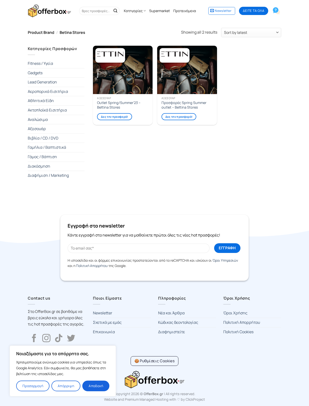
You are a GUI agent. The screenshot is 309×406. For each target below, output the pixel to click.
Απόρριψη (66, 386)
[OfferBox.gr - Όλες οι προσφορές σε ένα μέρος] (49, 11)
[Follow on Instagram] (46, 338)
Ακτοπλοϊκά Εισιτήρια (47, 110)
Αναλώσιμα (38, 119)
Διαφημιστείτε (171, 331)
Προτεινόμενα (184, 10)
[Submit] (115, 11)
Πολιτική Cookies (238, 331)
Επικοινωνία (104, 331)
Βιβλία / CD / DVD (43, 138)
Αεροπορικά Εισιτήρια (48, 91)
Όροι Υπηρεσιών (225, 260)
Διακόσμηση (39, 166)
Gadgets (35, 72)
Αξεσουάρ (37, 128)
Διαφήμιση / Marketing (48, 175)
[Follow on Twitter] (71, 338)
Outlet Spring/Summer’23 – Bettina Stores (118, 105)
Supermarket (159, 10)
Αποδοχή (96, 386)
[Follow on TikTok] (59, 338)
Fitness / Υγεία (40, 63)
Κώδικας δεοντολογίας (178, 322)
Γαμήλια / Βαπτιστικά (47, 147)
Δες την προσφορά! (114, 116)
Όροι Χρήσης (235, 313)
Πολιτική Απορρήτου (92, 265)
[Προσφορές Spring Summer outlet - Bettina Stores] (187, 70)
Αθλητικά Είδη (41, 100)
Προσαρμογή (32, 386)
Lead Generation (42, 82)
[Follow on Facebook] (34, 338)
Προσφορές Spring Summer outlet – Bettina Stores (184, 105)
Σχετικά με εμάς (107, 322)
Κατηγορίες (133, 10)
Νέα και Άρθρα (171, 313)
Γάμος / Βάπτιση (42, 156)
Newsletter (102, 313)
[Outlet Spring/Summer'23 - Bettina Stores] (123, 70)
